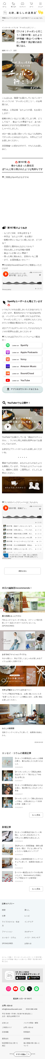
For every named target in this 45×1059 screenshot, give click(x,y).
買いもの (13, 6)
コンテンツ (22, 6)
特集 (10, 957)
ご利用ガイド (7, 1027)
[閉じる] (28, 1054)
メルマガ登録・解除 (31, 1023)
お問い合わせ (28, 1027)
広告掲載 (5, 1032)
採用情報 (27, 1039)
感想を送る (22, 571)
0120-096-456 (31, 1009)
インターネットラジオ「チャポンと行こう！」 (19, 27)
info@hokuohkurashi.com (12, 1009)
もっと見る (36, 815)
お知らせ (5, 1023)
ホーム (4, 6)
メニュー (40, 6)
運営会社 (5, 1039)
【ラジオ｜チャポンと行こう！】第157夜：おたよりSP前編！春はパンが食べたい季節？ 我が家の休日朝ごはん (29, 38)
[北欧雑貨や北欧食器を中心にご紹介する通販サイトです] (22, 12)
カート (31, 6)
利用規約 (27, 1032)
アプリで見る (21, 1054)
